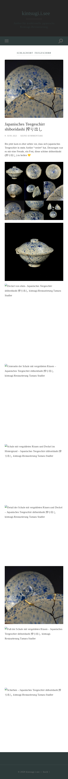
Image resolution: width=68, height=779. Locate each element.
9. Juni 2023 (11, 136)
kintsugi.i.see (36, 13)
